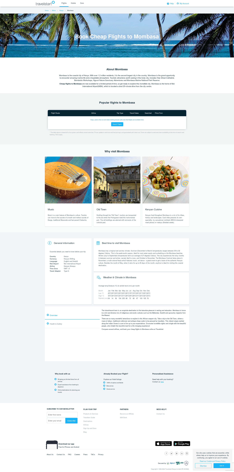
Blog (85, 432)
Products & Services (90, 414)
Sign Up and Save (89, 428)
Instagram (187, 453)
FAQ (69, 454)
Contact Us (160, 414)
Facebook (166, 453)
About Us (50, 454)
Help (172, 3)
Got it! (222, 465)
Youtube (176, 453)
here (162, 382)
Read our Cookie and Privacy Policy (212, 461)
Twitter (171, 453)
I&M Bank (123, 417)
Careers (77, 454)
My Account (184, 3)
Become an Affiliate (127, 414)
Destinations (87, 421)
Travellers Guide (89, 417)
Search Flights (117, 124)
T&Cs (93, 454)
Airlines (86, 425)
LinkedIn (182, 453)
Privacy (100, 454)
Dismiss (203, 465)
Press (85, 454)
